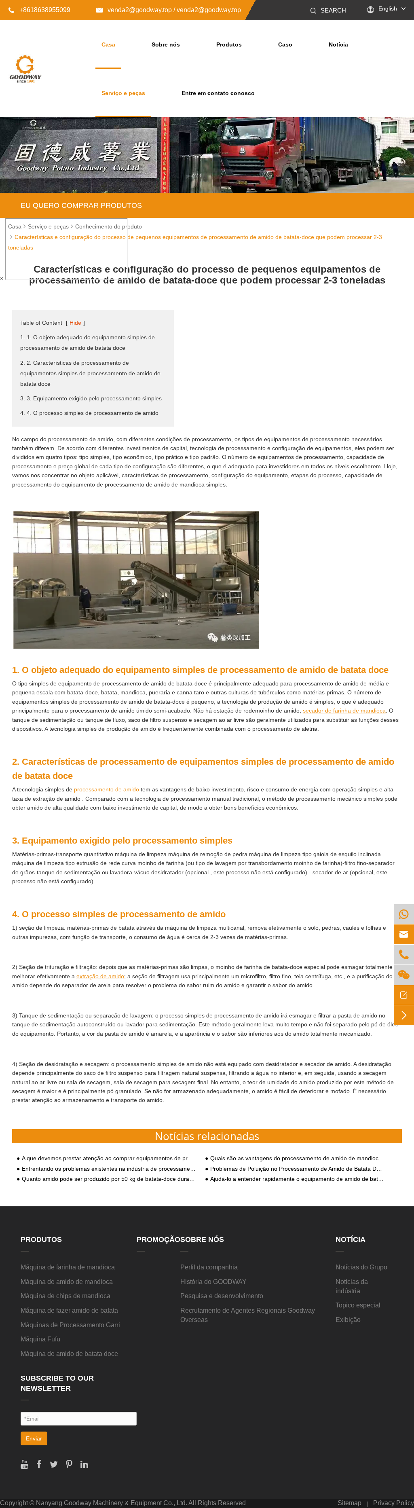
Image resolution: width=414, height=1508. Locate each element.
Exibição (348, 1319)
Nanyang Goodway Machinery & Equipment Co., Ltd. (111, 1503)
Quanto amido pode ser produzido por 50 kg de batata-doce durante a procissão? (109, 1179)
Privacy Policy (393, 1503)
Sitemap (349, 1503)
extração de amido (100, 976)
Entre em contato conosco (218, 93)
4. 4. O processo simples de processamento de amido (89, 413)
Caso (285, 44)
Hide (75, 322)
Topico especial (358, 1305)
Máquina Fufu (40, 1339)
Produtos (229, 44)
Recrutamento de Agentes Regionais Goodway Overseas (247, 1315)
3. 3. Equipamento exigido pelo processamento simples (91, 398)
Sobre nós (166, 44)
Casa (108, 44)
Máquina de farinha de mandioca (68, 1267)
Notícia (338, 44)
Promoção (158, 1239)
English (387, 8)
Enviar (34, 1438)
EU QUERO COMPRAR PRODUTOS (81, 205)
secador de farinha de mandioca (344, 710)
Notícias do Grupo (361, 1267)
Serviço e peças (123, 93)
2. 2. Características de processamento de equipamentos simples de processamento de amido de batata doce (90, 373)
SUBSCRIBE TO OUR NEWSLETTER (57, 1383)
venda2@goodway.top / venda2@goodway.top (168, 9)
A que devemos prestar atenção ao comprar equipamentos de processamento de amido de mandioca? (109, 1158)
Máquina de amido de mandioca (67, 1281)
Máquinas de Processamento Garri (70, 1325)
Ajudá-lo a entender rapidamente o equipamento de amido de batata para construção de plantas (297, 1179)
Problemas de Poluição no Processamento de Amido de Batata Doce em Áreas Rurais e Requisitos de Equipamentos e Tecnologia (297, 1169)
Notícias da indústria (352, 1286)
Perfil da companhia (209, 1267)
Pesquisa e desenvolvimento (221, 1295)
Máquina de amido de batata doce (69, 1353)
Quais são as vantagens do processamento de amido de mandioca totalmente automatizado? (297, 1158)
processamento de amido (106, 789)
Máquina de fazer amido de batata (69, 1310)
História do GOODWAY (213, 1281)
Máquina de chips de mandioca (65, 1295)
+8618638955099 (39, 9)
